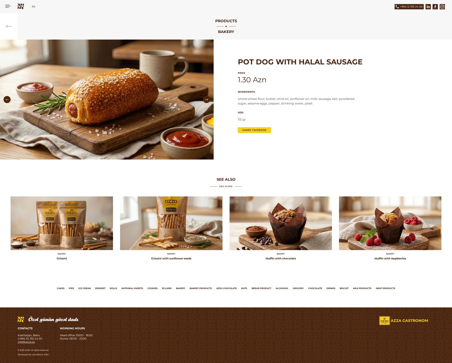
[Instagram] (442, 6)
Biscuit (344, 288)
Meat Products (385, 288)
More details (61, 223)
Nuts (244, 288)
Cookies (152, 288)
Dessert (100, 288)
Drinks (330, 288)
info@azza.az (26, 342)
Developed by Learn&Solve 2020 (33, 354)
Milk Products (362, 288)
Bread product (261, 288)
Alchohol (282, 288)
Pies (71, 288)
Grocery (298, 288)
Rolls (113, 288)
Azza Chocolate (226, 288)
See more (226, 186)
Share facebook (254, 130)
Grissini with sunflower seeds (171, 258)
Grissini (62, 258)
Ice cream (84, 288)
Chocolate (315, 288)
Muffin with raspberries (390, 258)
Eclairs (167, 288)
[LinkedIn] (428, 6)
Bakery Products (201, 288)
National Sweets (132, 288)
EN (33, 6)
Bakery (180, 288)
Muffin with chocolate (281, 258)
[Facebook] (435, 6)
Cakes (60, 288)
